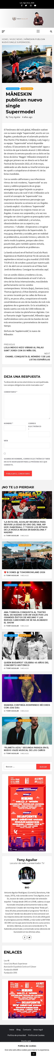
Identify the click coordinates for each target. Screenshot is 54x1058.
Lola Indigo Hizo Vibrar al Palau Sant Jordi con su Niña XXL (24, 347)
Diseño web (26, 1041)
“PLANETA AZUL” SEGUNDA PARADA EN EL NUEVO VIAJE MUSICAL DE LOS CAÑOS (26, 748)
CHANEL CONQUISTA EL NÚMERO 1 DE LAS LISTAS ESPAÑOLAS (27, 356)
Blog (18, 1029)
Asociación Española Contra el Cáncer (20, 966)
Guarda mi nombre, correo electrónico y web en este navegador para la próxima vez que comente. (27, 461)
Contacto (27, 1029)
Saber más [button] (24, 1054)
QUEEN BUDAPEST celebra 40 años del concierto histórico (26, 663)
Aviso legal (38, 1029)
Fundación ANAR (11, 969)
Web (6, 440)
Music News (27, 89)
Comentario (10, 392)
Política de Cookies (36, 1035)
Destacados (12, 89)
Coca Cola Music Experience (15, 963)
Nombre (8, 423)
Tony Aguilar (15, 117)
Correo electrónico (34, 426)
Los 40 (6, 960)
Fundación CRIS (10, 972)
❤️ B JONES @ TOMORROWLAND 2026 (24, 572)
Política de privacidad (17, 1035)
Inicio (11, 1029)
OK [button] (34, 1054)
